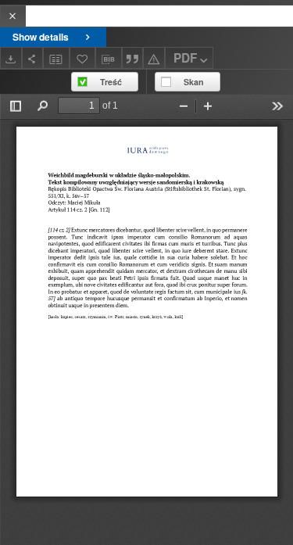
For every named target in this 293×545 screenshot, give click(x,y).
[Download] (11, 57)
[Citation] (133, 57)
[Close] (13, 16)
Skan (194, 82)
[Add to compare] (56, 57)
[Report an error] (154, 57)
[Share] (33, 57)
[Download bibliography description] (108, 58)
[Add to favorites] (83, 57)
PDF (185, 57)
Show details (41, 37)
